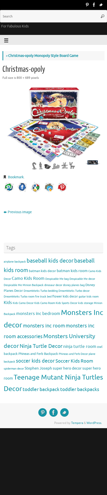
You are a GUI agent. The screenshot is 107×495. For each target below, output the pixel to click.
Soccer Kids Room (74, 361)
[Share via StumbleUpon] (9, 187)
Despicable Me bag (57, 279)
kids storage (85, 303)
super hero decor (67, 368)
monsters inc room (44, 325)
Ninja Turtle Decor (41, 346)
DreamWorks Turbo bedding (41, 291)
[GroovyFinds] (87, 4)
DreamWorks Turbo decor (74, 291)
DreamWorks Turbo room (19, 296)
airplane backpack (15, 261)
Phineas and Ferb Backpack (38, 354)
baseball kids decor (50, 260)
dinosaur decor (53, 285)
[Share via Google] (36, 187)
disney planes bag (74, 285)
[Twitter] (101, 4)
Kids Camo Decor (23, 303)
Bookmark (16, 177)
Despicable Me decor (82, 279)
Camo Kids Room (28, 278)
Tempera (77, 423)
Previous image (20, 212)
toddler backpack (41, 389)
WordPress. (94, 423)
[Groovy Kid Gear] (94, 4)
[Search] (102, 16)
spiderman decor (14, 368)
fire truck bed (43, 296)
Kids (8, 302)
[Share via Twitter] (49, 187)
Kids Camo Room (44, 303)
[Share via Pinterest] (62, 187)
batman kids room (72, 270)
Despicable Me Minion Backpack (24, 285)
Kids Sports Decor (66, 303)
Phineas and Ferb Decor (73, 354)
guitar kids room (89, 296)
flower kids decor (65, 296)
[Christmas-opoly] (53, 128)
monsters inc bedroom (38, 313)
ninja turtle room (79, 346)
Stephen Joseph (38, 368)
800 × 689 (23, 78)
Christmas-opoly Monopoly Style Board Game (42, 56)
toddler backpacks (79, 389)
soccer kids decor (35, 361)
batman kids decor (42, 271)
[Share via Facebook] (22, 187)
